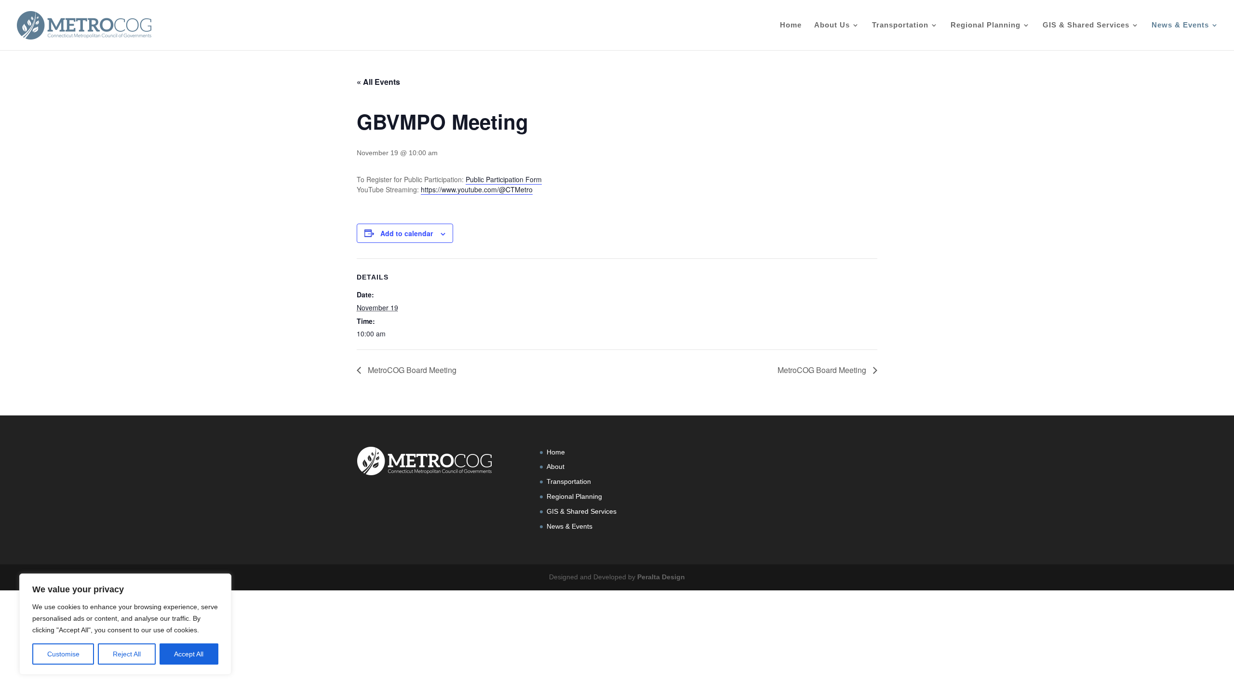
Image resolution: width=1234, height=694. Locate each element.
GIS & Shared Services (1086, 25)
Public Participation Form (504, 179)
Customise (63, 654)
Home (791, 25)
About (555, 466)
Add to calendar (406, 233)
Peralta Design (661, 577)
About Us (832, 25)
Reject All (127, 654)
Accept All (188, 654)
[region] (125, 624)
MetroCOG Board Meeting (411, 369)
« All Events (378, 81)
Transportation (900, 25)
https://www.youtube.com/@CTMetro (477, 189)
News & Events (1180, 25)
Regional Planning (985, 25)
